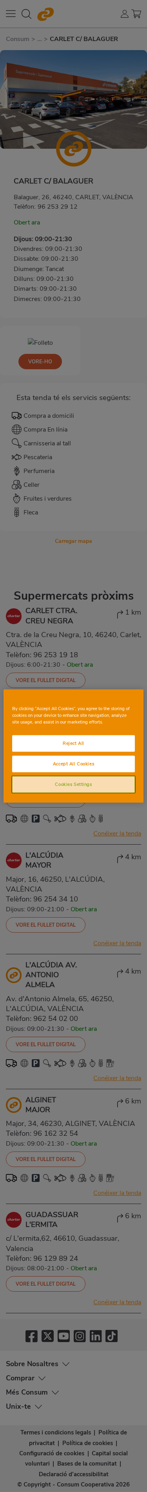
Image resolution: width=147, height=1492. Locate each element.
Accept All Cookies (73, 764)
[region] (73, 746)
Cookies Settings (73, 784)
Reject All (73, 743)
